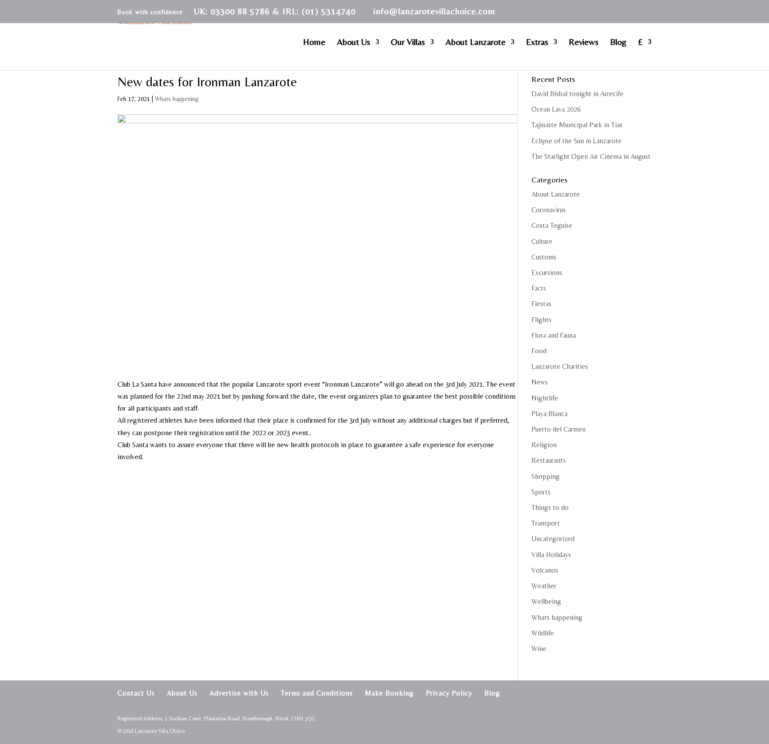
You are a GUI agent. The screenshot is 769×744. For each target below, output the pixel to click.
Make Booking (389, 693)
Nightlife (544, 398)
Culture (541, 241)
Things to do (550, 507)
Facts (538, 288)
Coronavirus (548, 210)
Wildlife (542, 633)
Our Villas (408, 43)
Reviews (584, 43)
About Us (353, 43)
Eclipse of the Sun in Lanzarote (576, 141)
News (539, 382)
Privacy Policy (449, 693)
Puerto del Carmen (558, 429)
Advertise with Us (239, 693)
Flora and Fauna (553, 335)
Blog (618, 43)
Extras (537, 43)
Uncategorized (553, 538)
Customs (543, 257)
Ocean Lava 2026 (556, 109)
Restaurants (548, 460)
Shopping (545, 476)
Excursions (546, 272)
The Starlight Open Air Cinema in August (591, 156)
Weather (543, 586)
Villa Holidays (551, 554)
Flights (541, 319)
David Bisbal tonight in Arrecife (577, 93)
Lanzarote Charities (559, 366)
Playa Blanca (549, 413)
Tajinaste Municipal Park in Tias (577, 125)
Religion (544, 445)
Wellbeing (546, 601)
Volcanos (544, 570)
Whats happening (176, 98)
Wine (538, 648)
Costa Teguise (551, 225)
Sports (540, 492)
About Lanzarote (475, 43)
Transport (545, 523)
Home (314, 43)
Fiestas (541, 303)
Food (538, 351)
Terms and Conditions (317, 693)
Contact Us (136, 693)
